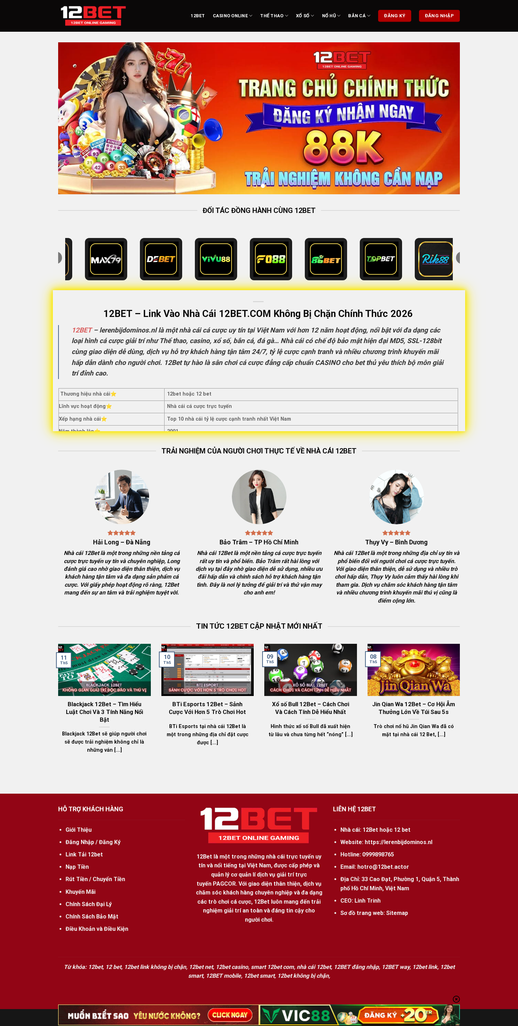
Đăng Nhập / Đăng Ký (93, 842)
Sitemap (397, 913)
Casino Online (230, 15)
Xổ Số (302, 15)
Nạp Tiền (77, 866)
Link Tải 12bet (84, 854)
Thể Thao (271, 15)
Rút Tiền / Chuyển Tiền (95, 879)
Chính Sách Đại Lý (89, 904)
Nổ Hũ (329, 15)
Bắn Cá (357, 15)
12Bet (198, 15)
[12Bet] (93, 16)
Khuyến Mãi (80, 891)
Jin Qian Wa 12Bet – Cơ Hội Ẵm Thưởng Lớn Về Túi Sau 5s (413, 708)
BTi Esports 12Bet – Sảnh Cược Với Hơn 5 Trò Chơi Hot (207, 708)
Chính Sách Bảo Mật (92, 916)
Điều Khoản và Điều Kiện (97, 929)
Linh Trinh (367, 900)
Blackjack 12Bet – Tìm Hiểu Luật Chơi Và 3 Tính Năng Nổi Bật (104, 712)
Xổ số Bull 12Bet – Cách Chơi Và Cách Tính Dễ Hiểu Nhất (310, 708)
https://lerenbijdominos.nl (398, 842)
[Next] (443, 118)
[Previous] (75, 118)
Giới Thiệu (79, 829)
